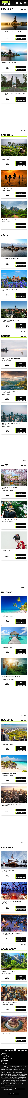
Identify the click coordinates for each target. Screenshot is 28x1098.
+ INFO (20, 36)
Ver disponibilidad (20, 39)
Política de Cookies (10, 1085)
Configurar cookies (8, 1089)
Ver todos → (24, 130)
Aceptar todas (14, 1094)
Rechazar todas (19, 1089)
